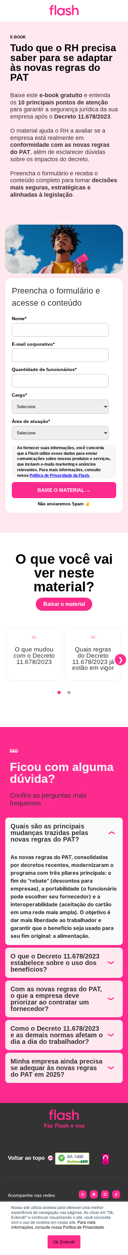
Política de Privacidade (83, 1227)
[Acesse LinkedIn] (94, 1195)
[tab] (59, 692)
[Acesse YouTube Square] (105, 1195)
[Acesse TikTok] (116, 1195)
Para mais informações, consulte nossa (53, 1224)
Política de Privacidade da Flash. (60, 475)
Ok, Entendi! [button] (64, 1241)
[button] (7, 659)
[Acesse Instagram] (83, 1195)
